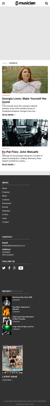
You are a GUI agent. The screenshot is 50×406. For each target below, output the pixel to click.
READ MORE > (8, 115)
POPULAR (18, 291)
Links (4, 218)
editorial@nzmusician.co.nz (13, 246)
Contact (5, 222)
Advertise (6, 211)
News (4, 188)
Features (6, 192)
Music (4, 196)
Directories (6, 203)
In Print (5, 215)
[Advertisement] (25, 33)
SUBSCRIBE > (7, 380)
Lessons (5, 200)
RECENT (6, 291)
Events (5, 207)
